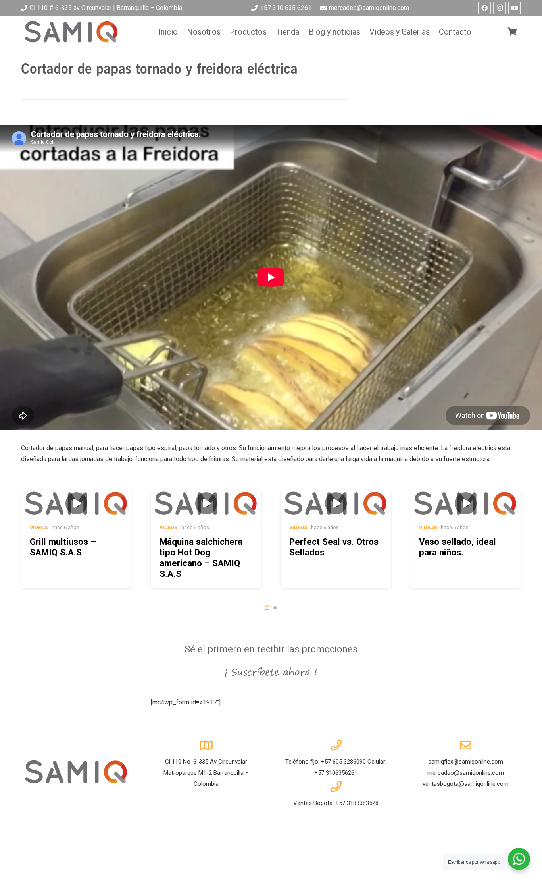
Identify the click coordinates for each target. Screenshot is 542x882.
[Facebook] (484, 8)
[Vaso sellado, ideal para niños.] (465, 539)
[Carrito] (512, 32)
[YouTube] (514, 8)
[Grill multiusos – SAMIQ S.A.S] (76, 539)
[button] (267, 608)
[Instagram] (499, 8)
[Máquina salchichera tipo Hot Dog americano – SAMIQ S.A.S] (206, 539)
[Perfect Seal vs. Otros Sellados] (336, 539)
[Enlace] (71, 32)
